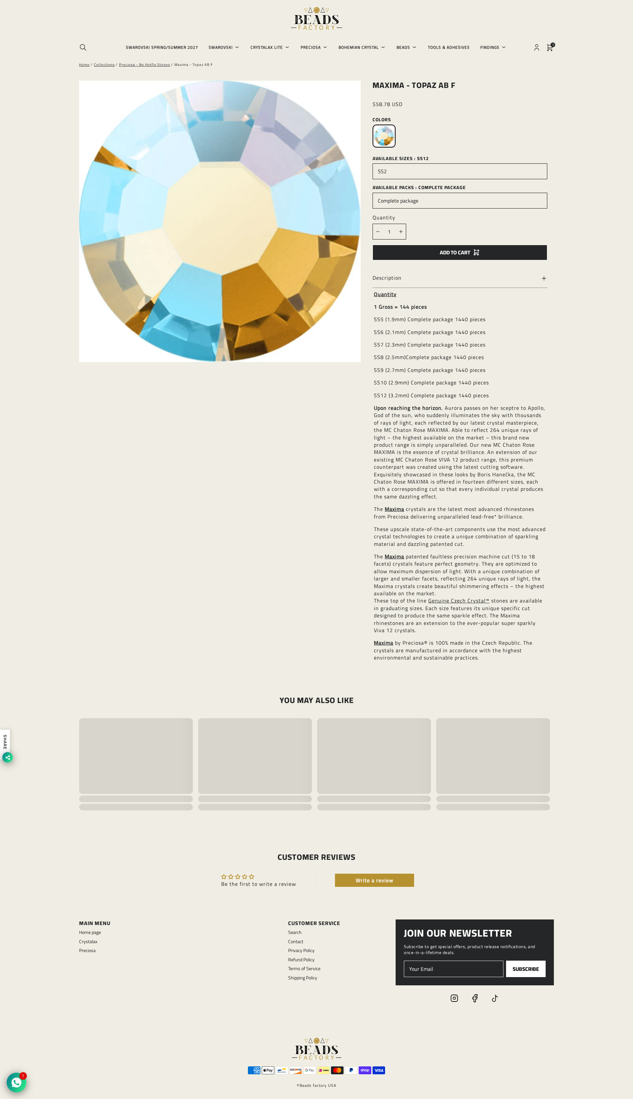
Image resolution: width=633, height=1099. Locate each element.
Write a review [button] (374, 880)
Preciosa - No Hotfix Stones (144, 64)
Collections (104, 64)
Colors (382, 119)
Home (84, 64)
